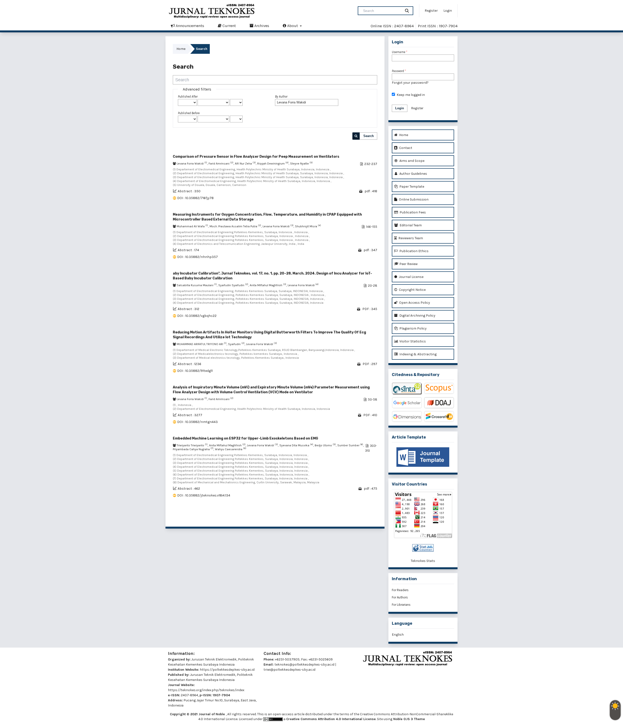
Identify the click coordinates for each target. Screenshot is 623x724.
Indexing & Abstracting (418, 354)
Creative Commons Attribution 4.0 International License (331, 719)
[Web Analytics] (423, 548)
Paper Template (411, 186)
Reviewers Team (410, 238)
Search (368, 136)
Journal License (410, 277)
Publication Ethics (414, 251)
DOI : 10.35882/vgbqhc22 (197, 316)
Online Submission (413, 199)
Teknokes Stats (423, 561)
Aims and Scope (411, 161)
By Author (281, 96)
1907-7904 (221, 695)
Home (180, 49)
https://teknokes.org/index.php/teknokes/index (206, 690)
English (398, 634)
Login (447, 11)
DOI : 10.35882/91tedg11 (195, 371)
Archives (261, 25)
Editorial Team (410, 225)
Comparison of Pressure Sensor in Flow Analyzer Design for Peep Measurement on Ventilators (256, 157)
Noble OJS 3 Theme (408, 719)
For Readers (400, 590)
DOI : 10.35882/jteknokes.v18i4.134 (203, 495)
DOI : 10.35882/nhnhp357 (197, 257)
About (292, 25)
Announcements (189, 25)
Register (431, 11)
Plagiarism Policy (413, 328)
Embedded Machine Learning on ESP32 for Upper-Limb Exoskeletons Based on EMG (245, 438)
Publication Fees (412, 212)
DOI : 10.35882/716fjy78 (195, 198)
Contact (405, 148)
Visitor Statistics (412, 341)
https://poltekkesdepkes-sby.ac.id (227, 670)
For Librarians (401, 604)
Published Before (189, 113)
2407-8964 (189, 695)
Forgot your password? (410, 83)
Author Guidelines (413, 174)
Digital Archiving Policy (417, 315)
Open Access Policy (414, 303)
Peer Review (408, 264)
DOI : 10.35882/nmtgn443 (197, 422)
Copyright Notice (412, 290)
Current (228, 25)
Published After (188, 96)
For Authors (400, 597)
